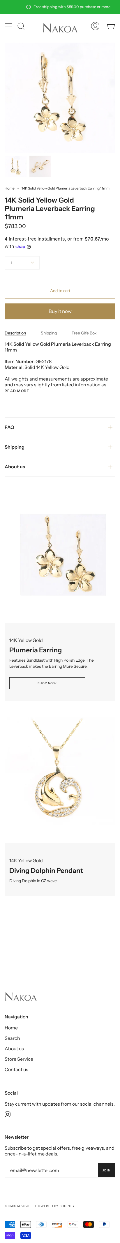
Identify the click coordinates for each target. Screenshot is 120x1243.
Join (106, 1170)
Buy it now (60, 311)
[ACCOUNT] (95, 26)
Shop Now (47, 683)
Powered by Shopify (55, 1206)
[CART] (111, 26)
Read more (17, 391)
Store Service (19, 1059)
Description (15, 333)
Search (12, 1038)
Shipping (49, 333)
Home (10, 188)
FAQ (9, 427)
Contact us (16, 1069)
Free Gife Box (84, 333)
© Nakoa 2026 (17, 1206)
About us (15, 466)
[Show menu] (9, 26)
